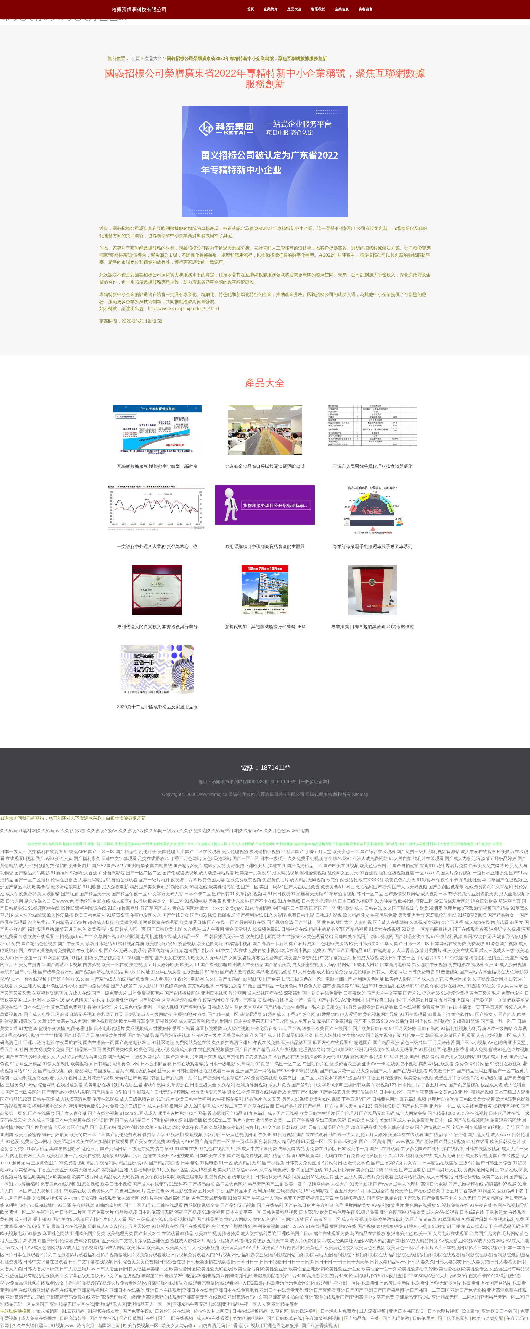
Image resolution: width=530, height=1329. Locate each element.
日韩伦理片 (424, 1318)
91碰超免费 (367, 1212)
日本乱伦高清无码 (155, 1212)
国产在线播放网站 (182, 993)
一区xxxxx (425, 873)
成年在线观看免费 (331, 1233)
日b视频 (132, 1014)
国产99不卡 (283, 1070)
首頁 (250, 9)
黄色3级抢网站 (216, 858)
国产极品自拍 (201, 1184)
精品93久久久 (299, 1035)
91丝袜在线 (186, 1148)
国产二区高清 (372, 1141)
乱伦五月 (90, 1148)
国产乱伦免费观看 (123, 1134)
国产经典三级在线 (383, 1000)
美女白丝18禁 (369, 1170)
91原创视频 (88, 1184)
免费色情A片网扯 (472, 1063)
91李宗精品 (37, 1148)
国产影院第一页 (486, 1000)
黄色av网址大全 (337, 922)
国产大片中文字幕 (384, 993)
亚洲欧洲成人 (350, 908)
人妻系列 (137, 950)
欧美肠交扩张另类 (339, 1007)
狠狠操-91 (379, 1056)
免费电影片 (512, 993)
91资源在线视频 (505, 1063)
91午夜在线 (481, 1205)
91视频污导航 (501, 1127)
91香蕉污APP (180, 1141)
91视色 (422, 986)
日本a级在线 (472, 1212)
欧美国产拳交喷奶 (301, 957)
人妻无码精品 (91, 879)
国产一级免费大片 (109, 993)
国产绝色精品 (141, 1035)
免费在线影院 (323, 1148)
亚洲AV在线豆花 (317, 1177)
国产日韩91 (223, 894)
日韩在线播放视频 (482, 1148)
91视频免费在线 (452, 1205)
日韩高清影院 (73, 1318)
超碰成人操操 (101, 922)
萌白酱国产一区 (242, 887)
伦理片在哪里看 (127, 1084)
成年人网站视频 (293, 1148)
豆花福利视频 (413, 1099)
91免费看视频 (72, 1162)
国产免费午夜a (138, 1311)
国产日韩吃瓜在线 (285, 1318)
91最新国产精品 (258, 986)
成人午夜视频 (284, 1049)
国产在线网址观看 (410, 1070)
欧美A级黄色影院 (513, 1099)
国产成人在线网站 (390, 922)
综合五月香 (452, 922)
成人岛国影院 (197, 1106)
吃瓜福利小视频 (295, 950)
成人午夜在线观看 (478, 851)
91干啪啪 (456, 1226)
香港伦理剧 (360, 971)
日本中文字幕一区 (243, 1212)
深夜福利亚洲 (115, 1170)
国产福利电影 (192, 1007)
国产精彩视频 (203, 915)
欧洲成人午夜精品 (245, 964)
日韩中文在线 (294, 929)
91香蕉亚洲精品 (25, 1063)
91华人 (386, 943)
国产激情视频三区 (432, 1127)
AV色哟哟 (497, 1042)
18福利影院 (128, 936)
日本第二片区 (73, 1212)
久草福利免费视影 (248, 1240)
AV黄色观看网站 (317, 936)
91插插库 (60, 873)
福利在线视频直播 (396, 873)
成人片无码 (444, 1155)
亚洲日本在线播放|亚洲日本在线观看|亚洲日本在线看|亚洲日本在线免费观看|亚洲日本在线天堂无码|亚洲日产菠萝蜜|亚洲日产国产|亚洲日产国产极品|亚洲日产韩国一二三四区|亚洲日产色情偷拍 (297, 1290)
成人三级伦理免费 (36, 865)
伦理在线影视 (105, 1099)
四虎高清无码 (212, 1325)
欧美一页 (423, 1233)
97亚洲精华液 (135, 865)
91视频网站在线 (44, 908)
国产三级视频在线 (145, 1219)
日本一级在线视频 (29, 979)
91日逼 (64, 1205)
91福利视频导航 (128, 943)
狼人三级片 (11, 1240)
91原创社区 (429, 1049)
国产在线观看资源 (470, 929)
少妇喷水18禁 (328, 1078)
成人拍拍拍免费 (332, 971)
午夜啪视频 (83, 1205)
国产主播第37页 (386, 1162)
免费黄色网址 (217, 1177)
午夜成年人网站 (266, 1198)
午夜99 (265, 1134)
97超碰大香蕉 (83, 873)
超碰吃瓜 (27, 1021)
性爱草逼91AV (235, 1078)
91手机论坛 (17, 1205)
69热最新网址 (309, 1155)
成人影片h (148, 986)
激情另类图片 (428, 950)
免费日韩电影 (301, 915)
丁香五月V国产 (356, 1099)
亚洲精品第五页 (296, 1042)
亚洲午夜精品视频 (475, 1092)
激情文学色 (359, 1162)
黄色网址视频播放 (216, 1049)
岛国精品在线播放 (367, 1233)
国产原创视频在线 (248, 922)
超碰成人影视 (365, 957)
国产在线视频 (51, 1070)
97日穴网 (279, 1021)
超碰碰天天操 (309, 894)
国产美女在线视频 (172, 957)
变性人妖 (64, 858)
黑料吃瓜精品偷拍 (274, 971)
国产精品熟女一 (502, 915)
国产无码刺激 (396, 1318)
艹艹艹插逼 (51, 1035)
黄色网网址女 (458, 979)
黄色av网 (130, 1063)
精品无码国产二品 (265, 1184)
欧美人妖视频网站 (162, 1127)
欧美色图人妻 (211, 879)
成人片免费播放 (305, 1240)
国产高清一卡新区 (270, 943)
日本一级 (443, 1120)
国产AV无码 (116, 950)
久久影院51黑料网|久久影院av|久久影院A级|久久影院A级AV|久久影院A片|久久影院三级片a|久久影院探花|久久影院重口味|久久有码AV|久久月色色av (145, 830)
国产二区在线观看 (203, 851)
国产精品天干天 (95, 894)
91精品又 (487, 1191)
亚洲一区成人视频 (160, 1007)
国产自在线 (17, 1056)
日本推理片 (409, 1084)
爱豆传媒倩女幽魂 (165, 950)
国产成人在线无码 (150, 1184)
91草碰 (212, 971)
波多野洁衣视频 (504, 929)
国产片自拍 (305, 1000)
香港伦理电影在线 (92, 901)
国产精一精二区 (223, 1014)
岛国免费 (98, 1056)
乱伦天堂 (399, 1191)
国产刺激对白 (147, 1233)
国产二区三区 (101, 851)
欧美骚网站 (25, 1170)
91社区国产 (292, 851)
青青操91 (118, 1226)
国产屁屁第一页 (176, 1078)
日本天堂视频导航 (319, 901)
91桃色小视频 (417, 1226)
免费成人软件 (184, 1049)
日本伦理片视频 (444, 1311)
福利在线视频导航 (511, 1205)
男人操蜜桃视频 (307, 964)
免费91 (319, 950)
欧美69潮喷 (431, 908)
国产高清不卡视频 (64, 964)
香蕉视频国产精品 (225, 1113)
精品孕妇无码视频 (172, 1035)
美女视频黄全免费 (47, 1049)
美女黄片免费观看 (375, 1177)
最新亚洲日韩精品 (375, 1007)
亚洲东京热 (238, 901)
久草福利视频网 (251, 894)
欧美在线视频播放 (96, 1155)
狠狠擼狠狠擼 (389, 1226)
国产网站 (468, 971)
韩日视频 (434, 1035)
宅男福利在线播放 (469, 1127)
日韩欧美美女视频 (477, 1099)
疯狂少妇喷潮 (55, 1134)
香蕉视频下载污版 (202, 1134)
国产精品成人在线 (108, 979)
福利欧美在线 (419, 1155)
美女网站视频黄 (47, 1198)
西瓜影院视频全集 (201, 1205)
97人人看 (117, 1219)
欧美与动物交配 (488, 1318)
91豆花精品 (74, 1311)
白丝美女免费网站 (486, 865)
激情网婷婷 (319, 1184)
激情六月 (86, 1325)
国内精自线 (161, 865)
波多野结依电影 (66, 887)
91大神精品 (385, 901)
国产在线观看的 (195, 1226)
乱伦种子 (148, 851)
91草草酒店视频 (340, 894)
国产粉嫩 (424, 1141)
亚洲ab (492, 964)
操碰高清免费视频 (57, 950)
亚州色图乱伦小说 (59, 986)
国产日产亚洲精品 (345, 950)
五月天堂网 (278, 1240)
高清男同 (32, 1240)
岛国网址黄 (109, 1325)
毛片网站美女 (357, 1205)
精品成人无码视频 (121, 1177)
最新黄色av (158, 1191)
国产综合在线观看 (378, 851)
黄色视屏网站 (104, 1021)
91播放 (34, 1233)
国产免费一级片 (412, 851)
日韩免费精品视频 (280, 1212)
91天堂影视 (360, 1184)
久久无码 (467, 1198)
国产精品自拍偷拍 (109, 1092)
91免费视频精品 (179, 1219)
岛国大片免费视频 (453, 873)
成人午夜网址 (68, 1078)
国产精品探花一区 (337, 1070)
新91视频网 (382, 936)
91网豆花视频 (56, 957)
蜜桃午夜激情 (52, 1028)
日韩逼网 (14, 901)
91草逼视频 (449, 1219)
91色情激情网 (258, 908)
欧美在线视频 (407, 1007)
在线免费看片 (420, 1120)
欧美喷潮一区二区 (17, 1212)
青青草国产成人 (155, 908)
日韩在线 (373, 908)
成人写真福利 (192, 1021)
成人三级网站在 (156, 1014)
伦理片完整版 (243, 1000)
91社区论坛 (163, 1042)
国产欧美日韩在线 (370, 1028)
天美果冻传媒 (235, 1035)
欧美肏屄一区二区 (87, 1134)
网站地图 (300, 830)
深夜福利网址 (297, 993)
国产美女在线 (103, 1318)
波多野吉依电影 (512, 936)
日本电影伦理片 (109, 1028)
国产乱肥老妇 (103, 1127)
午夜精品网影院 (213, 1000)
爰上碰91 (42, 1219)
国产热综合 (150, 1000)
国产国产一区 (322, 908)
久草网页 (245, 1063)
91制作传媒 (421, 1021)
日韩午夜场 (44, 1099)
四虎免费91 (39, 922)
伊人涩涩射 (351, 1014)
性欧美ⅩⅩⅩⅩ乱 (369, 879)
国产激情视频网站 (402, 894)
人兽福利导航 (142, 1170)
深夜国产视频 (187, 1212)
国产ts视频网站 (424, 1056)
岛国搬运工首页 (108, 1070)
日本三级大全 (203, 1084)
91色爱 (12, 1141)
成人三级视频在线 (137, 1099)
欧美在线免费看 (326, 993)
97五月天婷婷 (402, 1028)
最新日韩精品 (98, 943)
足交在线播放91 (153, 858)
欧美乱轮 (470, 1311)
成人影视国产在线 (265, 993)
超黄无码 (21, 1162)
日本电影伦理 (392, 1092)
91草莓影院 (118, 915)
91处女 (488, 986)
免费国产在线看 (302, 1092)
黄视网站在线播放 (275, 1000)
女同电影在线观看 (450, 1233)
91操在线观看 (450, 1148)
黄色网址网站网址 (481, 1170)
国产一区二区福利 (32, 879)
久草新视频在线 (283, 1056)
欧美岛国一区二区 (296, 1078)
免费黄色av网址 (36, 1141)
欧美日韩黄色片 (505, 1141)
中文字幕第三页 (335, 957)
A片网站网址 (334, 1162)
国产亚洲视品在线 (384, 1198)
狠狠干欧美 (313, 1028)
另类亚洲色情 (411, 915)
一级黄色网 (286, 986)
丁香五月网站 (434, 1084)
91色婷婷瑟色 (173, 986)
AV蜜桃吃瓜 (182, 1155)
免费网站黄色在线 (193, 1042)
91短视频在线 (165, 1226)
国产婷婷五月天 (334, 1092)
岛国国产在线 (309, 1170)
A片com (72, 1198)
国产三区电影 (412, 1170)
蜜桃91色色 (500, 1049)
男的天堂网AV (249, 1007)
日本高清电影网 (395, 964)
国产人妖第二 (124, 986)
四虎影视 (91, 964)
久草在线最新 (261, 1106)
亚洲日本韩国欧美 (407, 1311)
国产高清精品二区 (304, 865)
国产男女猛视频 (449, 1141)
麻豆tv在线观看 (166, 971)
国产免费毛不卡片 (439, 1198)
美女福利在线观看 (98, 1198)
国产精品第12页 (15, 1099)
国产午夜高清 (420, 1092)
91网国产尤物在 (485, 1233)
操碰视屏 (226, 915)
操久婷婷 (431, 993)
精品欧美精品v (37, 1177)
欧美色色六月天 (400, 879)
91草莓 (327, 1198)
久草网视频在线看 (179, 1000)
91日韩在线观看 (167, 1205)
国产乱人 (507, 1014)
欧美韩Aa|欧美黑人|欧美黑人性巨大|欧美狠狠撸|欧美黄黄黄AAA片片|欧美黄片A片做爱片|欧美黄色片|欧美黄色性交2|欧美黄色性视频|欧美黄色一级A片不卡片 (280, 1247)
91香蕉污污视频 (244, 1325)
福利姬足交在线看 (36, 1078)
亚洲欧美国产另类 (87, 1233)
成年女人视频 (216, 865)
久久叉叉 (272, 1099)
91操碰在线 (274, 865)
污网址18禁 (292, 1219)
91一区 (226, 1162)
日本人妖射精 (327, 1035)
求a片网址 (140, 971)
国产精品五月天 (78, 1035)
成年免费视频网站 (145, 993)
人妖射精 (51, 894)
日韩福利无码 (268, 1177)
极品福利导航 (177, 1198)
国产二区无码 (137, 1205)
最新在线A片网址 (73, 1021)
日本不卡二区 (197, 894)
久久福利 (226, 1084)
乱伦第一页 (413, 1035)
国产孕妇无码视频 (238, 1205)
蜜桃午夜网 (155, 1084)
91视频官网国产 (352, 1056)
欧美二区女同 (495, 1177)
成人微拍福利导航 (258, 1233)
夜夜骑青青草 (184, 879)
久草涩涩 (46, 1021)
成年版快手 (243, 1177)
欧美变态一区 (346, 851)
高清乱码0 (252, 979)
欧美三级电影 (190, 1177)
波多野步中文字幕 (263, 1127)
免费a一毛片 (308, 1007)
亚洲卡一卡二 (442, 1106)
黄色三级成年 (414, 1042)
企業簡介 (271, 9)
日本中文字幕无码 (251, 1021)
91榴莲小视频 (237, 943)
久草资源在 (178, 1084)
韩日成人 (272, 1141)
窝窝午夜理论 (194, 1127)
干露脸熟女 (496, 1212)
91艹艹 (86, 936)
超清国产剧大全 (199, 950)
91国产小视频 (270, 1162)
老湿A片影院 (78, 1092)
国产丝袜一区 (307, 922)
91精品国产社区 (334, 1127)
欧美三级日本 (133, 1106)
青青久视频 (256, 1056)
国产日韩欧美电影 (164, 929)
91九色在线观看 (214, 1148)
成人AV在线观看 (442, 1212)
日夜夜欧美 (354, 993)
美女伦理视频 (235, 851)
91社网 (21, 1049)
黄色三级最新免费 (209, 1198)
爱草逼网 (279, 1311)
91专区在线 (289, 1028)
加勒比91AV (293, 1226)
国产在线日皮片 (299, 1205)
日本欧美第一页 (353, 1148)
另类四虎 (217, 901)
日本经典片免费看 (338, 1311)
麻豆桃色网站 (56, 1233)
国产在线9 (29, 950)
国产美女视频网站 (458, 1056)
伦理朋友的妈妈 (140, 1070)
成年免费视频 (87, 1240)
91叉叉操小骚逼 (172, 1170)
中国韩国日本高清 (290, 908)
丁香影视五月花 (15, 1106)
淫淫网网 (237, 993)
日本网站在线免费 (448, 943)
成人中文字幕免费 (259, 1148)
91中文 (30, 1070)
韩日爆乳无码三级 (227, 936)
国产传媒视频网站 (471, 1120)
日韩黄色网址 (385, 1099)
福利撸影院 (475, 957)
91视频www (63, 1325)
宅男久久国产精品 (71, 1127)
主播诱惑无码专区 (511, 1226)
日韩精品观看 (228, 986)
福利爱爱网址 (79, 1070)
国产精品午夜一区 (129, 894)
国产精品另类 (210, 1219)
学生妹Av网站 (337, 858)
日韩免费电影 (421, 971)
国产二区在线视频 (176, 1318)
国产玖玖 (412, 1198)
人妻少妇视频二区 (494, 1035)
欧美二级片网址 (87, 1177)
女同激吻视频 (242, 957)
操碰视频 (138, 964)
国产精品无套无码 (376, 1113)
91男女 (516, 922)
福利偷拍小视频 (264, 851)
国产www (382, 1184)
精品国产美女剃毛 (147, 887)
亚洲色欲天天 (484, 894)
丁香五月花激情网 (384, 1078)
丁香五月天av (343, 1191)
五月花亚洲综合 (454, 1000)
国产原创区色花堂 (446, 887)
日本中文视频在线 (73, 1120)
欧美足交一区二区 (165, 901)
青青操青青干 (479, 1226)
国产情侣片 (96, 1219)
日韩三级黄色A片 (299, 979)
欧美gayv (234, 908)
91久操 (82, 979)
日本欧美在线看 (210, 1155)
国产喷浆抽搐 (39, 1127)
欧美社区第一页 (61, 1155)
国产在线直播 (414, 1106)
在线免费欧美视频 (243, 879)
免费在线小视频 (263, 950)
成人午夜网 (213, 929)
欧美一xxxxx (212, 908)
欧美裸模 (217, 887)
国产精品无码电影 (32, 873)
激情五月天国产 (502, 957)
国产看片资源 (302, 943)
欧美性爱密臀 (27, 1134)
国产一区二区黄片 (510, 1070)
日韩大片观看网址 (389, 971)
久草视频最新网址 (490, 979)
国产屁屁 (69, 894)
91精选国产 (360, 1042)
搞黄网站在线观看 (436, 1063)
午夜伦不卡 (447, 879)
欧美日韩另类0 (363, 943)
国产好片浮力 (61, 979)
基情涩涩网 (251, 1014)
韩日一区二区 (370, 894)
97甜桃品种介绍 (167, 1120)
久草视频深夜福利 (226, 1127)
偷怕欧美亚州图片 (73, 865)
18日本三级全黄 (373, 1191)
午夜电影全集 (89, 950)
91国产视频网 (206, 1078)
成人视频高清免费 (73, 1099)
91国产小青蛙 (23, 971)
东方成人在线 (77, 993)
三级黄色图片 (44, 1162)
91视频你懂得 (454, 993)
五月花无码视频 (98, 1078)
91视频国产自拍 (137, 957)
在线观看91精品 (177, 1233)
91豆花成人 (145, 1113)
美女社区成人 (393, 1120)
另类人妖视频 (295, 1099)
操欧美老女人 (42, 1056)
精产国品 (197, 1113)
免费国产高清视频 (301, 1198)
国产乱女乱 (479, 1134)
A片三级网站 (500, 1028)
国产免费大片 (100, 1212)
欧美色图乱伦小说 (151, 1049)
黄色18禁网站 (339, 1049)
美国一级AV (271, 887)
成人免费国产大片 (373, 1070)
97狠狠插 (175, 1134)
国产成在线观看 (311, 1134)
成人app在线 (477, 922)
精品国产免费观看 (335, 1021)
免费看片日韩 (474, 1219)
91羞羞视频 (447, 971)
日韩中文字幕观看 (119, 858)
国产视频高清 (280, 922)
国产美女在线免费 (147, 1141)
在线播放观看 (69, 1084)
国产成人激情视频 (237, 971)
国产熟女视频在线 (383, 1035)
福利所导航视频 (251, 1084)
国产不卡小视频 (471, 1042)
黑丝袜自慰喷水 (64, 1148)
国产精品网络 (490, 1198)
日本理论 (189, 1162)
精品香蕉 (120, 971)
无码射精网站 (337, 964)
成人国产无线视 (282, 1113)
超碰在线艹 (11, 1007)
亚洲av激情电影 (38, 1042)
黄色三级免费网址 (68, 1007)
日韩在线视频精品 (250, 1311)
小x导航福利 (27, 1184)
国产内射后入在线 (444, 1170)
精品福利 (291, 1141)
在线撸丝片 (193, 971)
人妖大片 (339, 1184)
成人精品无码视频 (307, 879)
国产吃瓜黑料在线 (137, 1318)
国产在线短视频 (424, 1191)
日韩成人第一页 (130, 929)
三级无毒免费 (141, 1148)
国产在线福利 (270, 1205)
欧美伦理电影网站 (263, 936)
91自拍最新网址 (123, 908)
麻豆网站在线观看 (330, 1042)
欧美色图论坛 (210, 943)
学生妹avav (353, 1035)
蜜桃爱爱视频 (313, 873)
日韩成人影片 (220, 1007)
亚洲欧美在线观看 (460, 950)
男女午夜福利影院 (158, 1177)
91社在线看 (477, 1141)
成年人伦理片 (406, 1184)
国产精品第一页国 (83, 1049)
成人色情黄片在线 (83, 1000)
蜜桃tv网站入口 (150, 1056)
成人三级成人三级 (497, 950)
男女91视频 (238, 1092)
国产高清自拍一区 (212, 1141)
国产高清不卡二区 (322, 1219)
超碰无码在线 (364, 1127)
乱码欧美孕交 (516, 1000)
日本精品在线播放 (440, 1162)
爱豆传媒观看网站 (452, 901)
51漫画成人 (274, 1014)
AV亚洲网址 (353, 1000)
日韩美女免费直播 (302, 1162)
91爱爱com (328, 1014)
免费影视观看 (107, 957)
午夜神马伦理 (329, 1205)
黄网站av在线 (343, 1226)
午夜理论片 (47, 1212)
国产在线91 (328, 1000)
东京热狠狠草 (201, 986)
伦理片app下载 (458, 908)
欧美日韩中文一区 (397, 957)
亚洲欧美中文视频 (119, 1240)
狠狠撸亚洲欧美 (246, 865)
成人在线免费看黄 (474, 1106)
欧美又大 (200, 957)
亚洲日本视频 (214, 993)
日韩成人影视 (328, 915)
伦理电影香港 (455, 1049)
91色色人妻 (310, 986)
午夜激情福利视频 (323, 1318)
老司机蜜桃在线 (156, 936)
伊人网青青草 (509, 986)
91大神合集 (304, 971)
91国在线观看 (412, 1014)
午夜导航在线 (68, 1042)
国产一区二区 (245, 858)
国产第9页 (302, 1084)
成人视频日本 (434, 894)
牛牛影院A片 (140, 1092)
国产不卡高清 (367, 1021)
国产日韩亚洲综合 (494, 1162)
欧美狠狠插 (82, 1063)
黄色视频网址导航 (380, 1014)
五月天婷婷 (139, 1226)
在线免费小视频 (401, 1063)
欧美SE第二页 (217, 1120)
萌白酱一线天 (341, 1134)
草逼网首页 (510, 901)
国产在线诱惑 (506, 1155)
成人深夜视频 (373, 1311)
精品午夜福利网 (102, 1162)
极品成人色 (492, 1084)
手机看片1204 (430, 957)
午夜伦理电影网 (188, 979)
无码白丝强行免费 (342, 1155)
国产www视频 (400, 1141)
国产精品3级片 (187, 865)
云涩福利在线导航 (396, 986)
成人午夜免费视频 (23, 894)
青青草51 (164, 1148)
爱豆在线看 (183, 1028)
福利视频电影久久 (49, 1106)
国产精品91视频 (279, 1155)
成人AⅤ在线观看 (213, 1318)
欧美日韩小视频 (115, 1184)
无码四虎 (218, 957)
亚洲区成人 (346, 1177)
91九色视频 (289, 901)
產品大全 (294, 9)
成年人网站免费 (411, 1113)
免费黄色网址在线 (439, 1007)
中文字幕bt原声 (328, 1084)
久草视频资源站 (424, 922)
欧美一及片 (295, 1184)
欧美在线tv (86, 1141)
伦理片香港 (152, 1198)
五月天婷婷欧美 (163, 964)
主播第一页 (469, 1007)
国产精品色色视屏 (39, 943)
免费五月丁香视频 (452, 1078)
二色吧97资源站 (332, 943)
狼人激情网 (128, 1198)
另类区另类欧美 (117, 1049)
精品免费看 (138, 979)
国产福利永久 (87, 858)
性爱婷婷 (162, 1028)
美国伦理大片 (171, 851)
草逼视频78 (11, 1014)
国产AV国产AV (106, 865)
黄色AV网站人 (238, 1219)
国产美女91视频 (68, 1219)
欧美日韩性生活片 (317, 1113)
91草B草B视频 (472, 915)
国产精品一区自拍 (320, 1106)
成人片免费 (279, 1084)
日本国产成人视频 (32, 1191)
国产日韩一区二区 (412, 943)
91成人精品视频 (283, 873)
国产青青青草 (423, 1219)
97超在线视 (511, 1170)
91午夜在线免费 (264, 1042)
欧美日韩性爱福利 (193, 1099)
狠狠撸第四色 (399, 1233)
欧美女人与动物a (179, 1325)
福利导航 (477, 1028)
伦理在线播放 (64, 879)
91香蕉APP (75, 851)
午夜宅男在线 (264, 1028)
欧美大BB (189, 964)
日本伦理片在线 (504, 1113)
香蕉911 (428, 865)
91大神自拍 (400, 858)
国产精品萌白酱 (164, 1162)
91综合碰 (457, 1134)
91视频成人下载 (492, 1056)
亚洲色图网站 (393, 1212)
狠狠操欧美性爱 (111, 1035)
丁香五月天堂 (318, 851)
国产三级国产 (338, 1028)
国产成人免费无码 (41, 1014)
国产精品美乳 (277, 964)
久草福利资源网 (47, 993)
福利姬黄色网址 (368, 979)
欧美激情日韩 (442, 1070)
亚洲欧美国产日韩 (294, 1233)
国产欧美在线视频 (341, 865)
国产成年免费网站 (55, 971)
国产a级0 (45, 858)
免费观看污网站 (505, 1120)
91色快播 (454, 957)
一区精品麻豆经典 (434, 929)
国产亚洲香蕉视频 (320, 1325)
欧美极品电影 (100, 929)
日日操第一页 (28, 957)
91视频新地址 (42, 1205)
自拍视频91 (66, 936)
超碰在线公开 (156, 1155)
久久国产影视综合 (400, 908)
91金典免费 (107, 1106)
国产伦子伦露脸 (454, 1318)
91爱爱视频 (184, 943)
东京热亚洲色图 (153, 1240)
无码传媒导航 (364, 1092)
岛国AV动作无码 (479, 936)
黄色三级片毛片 (484, 993)
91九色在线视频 (472, 1113)
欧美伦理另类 (120, 1233)
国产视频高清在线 (92, 971)
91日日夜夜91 (281, 894)
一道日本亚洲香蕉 (490, 873)
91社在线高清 (377, 950)
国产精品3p (436, 1134)
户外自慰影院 (111, 873)
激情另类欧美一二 (273, 1120)
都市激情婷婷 (335, 986)
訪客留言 (366, 9)
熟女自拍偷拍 (231, 1056)
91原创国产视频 (501, 943)
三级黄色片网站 (21, 1084)
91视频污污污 (128, 1155)
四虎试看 (499, 922)
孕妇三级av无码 (330, 1120)
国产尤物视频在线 (466, 1184)
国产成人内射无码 (462, 858)
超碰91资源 (468, 1021)
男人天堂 (348, 1106)
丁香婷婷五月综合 (420, 1000)
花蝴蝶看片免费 (452, 865)
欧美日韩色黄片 (90, 915)
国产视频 (366, 1226)
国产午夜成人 (71, 943)
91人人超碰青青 (339, 1170)
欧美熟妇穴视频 (324, 1099)
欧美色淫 (41, 887)
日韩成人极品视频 (474, 1155)
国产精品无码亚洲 (474, 1070)
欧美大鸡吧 (224, 1170)
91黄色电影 (130, 1007)
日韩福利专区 (467, 1177)
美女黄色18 (445, 1092)
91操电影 (209, 1162)
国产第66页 (177, 1056)
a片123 (365, 1106)
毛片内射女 (243, 1120)
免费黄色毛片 (275, 879)
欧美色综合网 (373, 865)
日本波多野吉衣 (156, 1063)
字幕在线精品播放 (268, 1092)
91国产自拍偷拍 (403, 865)
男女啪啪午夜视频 (429, 964)
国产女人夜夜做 (71, 1113)
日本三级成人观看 (512, 1092)
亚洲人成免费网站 (370, 858)
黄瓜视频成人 (139, 1028)
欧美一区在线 (115, 964)
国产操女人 (486, 1014)
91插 (235, 1148)
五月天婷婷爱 (441, 1042)
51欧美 (408, 929)
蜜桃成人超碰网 (185, 1240)
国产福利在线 (249, 915)
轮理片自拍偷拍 (442, 1099)
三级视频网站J (290, 1191)
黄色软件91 (462, 1014)
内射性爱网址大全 (27, 1155)
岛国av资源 (444, 1021)
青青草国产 (126, 1078)
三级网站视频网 (409, 1177)
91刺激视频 (213, 1212)
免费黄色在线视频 (58, 1184)
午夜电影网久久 (145, 915)
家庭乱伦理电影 (441, 915)
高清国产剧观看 (459, 1035)
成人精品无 (245, 1162)
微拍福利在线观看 (45, 851)
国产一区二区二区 (143, 873)
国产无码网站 (113, 1148)
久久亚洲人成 (27, 986)
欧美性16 (55, 1000)
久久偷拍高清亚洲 (229, 1042)
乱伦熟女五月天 (342, 873)
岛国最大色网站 (231, 1184)
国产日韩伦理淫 (57, 1240)
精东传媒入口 (37, 901)
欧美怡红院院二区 (415, 901)
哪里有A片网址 (172, 1113)
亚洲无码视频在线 (372, 1049)
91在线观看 (317, 1226)
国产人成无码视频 (409, 887)
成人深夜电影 (115, 887)
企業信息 (342, 9)
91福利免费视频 (264, 1226)
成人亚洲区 (34, 1000)
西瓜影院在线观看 (160, 922)
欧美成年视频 (207, 1233)
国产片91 (412, 993)
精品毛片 (253, 1099)
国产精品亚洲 (386, 1042)
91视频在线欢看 (104, 1311)
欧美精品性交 (356, 915)
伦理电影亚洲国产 (334, 979)
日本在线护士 (36, 1007)
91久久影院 (275, 915)
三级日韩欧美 (357, 1084)
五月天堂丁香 (211, 1191)
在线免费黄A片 (479, 887)
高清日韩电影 (434, 1184)
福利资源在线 (93, 908)
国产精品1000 (441, 1113)
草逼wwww (247, 1170)
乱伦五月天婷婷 (371, 1134)
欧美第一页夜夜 (250, 873)
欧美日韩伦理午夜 (337, 1212)
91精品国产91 (364, 986)
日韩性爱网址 (189, 1070)
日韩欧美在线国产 (352, 936)
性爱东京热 (516, 1007)
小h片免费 (10, 943)
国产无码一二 (121, 1056)
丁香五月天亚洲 (53, 1170)
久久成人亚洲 (41, 1120)
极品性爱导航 (269, 957)
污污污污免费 (81, 1106)
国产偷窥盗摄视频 (180, 873)
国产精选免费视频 (245, 1155)
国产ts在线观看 (384, 1148)
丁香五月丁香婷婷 (458, 1191)
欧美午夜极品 (339, 879)
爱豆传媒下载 (510, 1191)
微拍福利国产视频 (373, 887)
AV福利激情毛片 (388, 1205)
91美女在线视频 (384, 929)
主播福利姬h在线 (189, 1014)
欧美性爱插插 (60, 915)
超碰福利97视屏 (500, 1184)
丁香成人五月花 (428, 979)
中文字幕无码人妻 (165, 894)
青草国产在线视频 (504, 879)
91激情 (439, 1226)
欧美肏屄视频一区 (141, 1325)
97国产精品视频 (352, 929)
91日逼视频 (284, 1134)
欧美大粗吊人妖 (85, 1170)
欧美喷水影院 (158, 943)
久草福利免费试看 (277, 1170)
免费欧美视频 (264, 1078)
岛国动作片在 (315, 1063)
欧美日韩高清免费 (396, 1127)
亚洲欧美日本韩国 (500, 1311)
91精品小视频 (215, 1240)
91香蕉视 (368, 873)
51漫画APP (354, 1078)
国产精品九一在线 (362, 1318)
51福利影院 (317, 1191)
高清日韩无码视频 (78, 1014)
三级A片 (467, 1162)
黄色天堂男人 (238, 929)
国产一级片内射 (154, 879)
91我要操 (399, 1056)
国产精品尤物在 (279, 1007)
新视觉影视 (166, 1021)
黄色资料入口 (100, 1191)
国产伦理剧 (347, 1113)
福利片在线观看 (428, 858)
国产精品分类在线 (412, 936)
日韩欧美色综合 (363, 1120)
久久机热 (192, 929)
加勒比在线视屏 (113, 1141)
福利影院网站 (41, 929)
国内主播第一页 (98, 1042)
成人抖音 (23, 1219)
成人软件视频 (236, 1028)
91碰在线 (198, 887)
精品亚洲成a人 (133, 1162)
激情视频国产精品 (491, 908)
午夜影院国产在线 (418, 1148)
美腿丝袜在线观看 (405, 1134)
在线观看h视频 (20, 858)
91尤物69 (28, 1028)
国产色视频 (303, 1120)
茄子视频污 (459, 894)
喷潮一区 (9, 1078)
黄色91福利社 (266, 1219)
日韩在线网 (428, 1028)
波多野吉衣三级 (345, 1063)
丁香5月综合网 (301, 1014)
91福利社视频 (454, 1028)
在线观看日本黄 (219, 1070)
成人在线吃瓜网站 (165, 1106)
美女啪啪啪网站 (248, 1318)
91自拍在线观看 (121, 879)
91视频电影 (195, 901)
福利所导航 (264, 1191)
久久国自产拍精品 (222, 979)
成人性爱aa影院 (30, 915)
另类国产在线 (203, 1056)
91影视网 (426, 879)
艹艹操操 (291, 936)
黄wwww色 (63, 901)
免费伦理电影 (79, 1028)
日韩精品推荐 (288, 1106)
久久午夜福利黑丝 (30, 1325)
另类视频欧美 (387, 1106)
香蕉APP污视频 (23, 1035)
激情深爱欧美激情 (318, 1056)
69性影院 (70, 908)
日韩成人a (98, 1226)
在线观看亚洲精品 (119, 1000)
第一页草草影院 (246, 1141)
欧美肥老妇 (64, 1141)
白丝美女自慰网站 (229, 1226)
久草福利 (504, 887)
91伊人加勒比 (56, 1063)
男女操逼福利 (304, 1311)
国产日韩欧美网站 (23, 1092)
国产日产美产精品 (252, 1049)
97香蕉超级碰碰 (486, 1078)
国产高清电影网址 (132, 1042)
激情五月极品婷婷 (498, 858)
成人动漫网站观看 (216, 873)
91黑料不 (178, 1184)
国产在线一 (218, 922)
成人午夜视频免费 (359, 1219)
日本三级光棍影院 (355, 901)
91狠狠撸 (92, 887)
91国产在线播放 (39, 1113)
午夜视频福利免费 (506, 1219)
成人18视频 (200, 1170)
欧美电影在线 (97, 1084)
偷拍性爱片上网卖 (212, 1311)
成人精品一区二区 (190, 936)
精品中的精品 (322, 929)
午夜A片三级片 (206, 1035)
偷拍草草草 (153, 1134)
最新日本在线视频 (69, 1226)
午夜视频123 (384, 1084)
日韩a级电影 (345, 1141)
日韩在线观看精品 (190, 1063)
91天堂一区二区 (316, 1141)
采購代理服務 (241, 794)
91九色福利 (255, 1113)
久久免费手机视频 (305, 858)
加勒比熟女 (177, 887)
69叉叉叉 (41, 1226)
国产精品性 (127, 851)
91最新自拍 (439, 1014)
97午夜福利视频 (446, 936)
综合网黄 (46, 1084)
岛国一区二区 (288, 1063)
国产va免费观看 (94, 986)
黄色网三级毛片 (130, 1191)
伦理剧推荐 (103, 1120)
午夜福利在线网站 (447, 986)
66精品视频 (307, 1070)
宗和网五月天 (110, 1014)
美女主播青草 (32, 964)
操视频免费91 (266, 929)
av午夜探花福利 (227, 1099)
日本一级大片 (13, 851)
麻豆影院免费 (183, 1191)
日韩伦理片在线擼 (173, 1311)
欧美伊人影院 (398, 979)
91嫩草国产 (239, 1198)
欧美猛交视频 (128, 922)
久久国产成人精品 (267, 1035)
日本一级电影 (222, 1063)
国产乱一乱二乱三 (498, 1021)
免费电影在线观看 (466, 964)
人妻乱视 (363, 922)
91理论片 (165, 1099)
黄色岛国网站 (185, 908)
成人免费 (478, 1049)
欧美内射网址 (219, 1021)
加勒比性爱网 (472, 879)
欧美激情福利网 (393, 1219)
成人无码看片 (404, 1049)
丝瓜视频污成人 (350, 1198)
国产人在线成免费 (301, 887)
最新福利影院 (130, 1127)
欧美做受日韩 (192, 922)
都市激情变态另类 (208, 1092)
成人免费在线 (303, 1021)
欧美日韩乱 (149, 1078)
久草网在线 (105, 936)
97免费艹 (264, 1063)
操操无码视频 (506, 1106)
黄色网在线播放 (420, 1205)
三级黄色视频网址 (239, 1134)
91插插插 (193, 1120)
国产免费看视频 (464, 1084)
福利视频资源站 (444, 851)
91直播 (473, 986)
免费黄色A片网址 (337, 887)
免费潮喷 (476, 943)
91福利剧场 (82, 957)
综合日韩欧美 (484, 901)
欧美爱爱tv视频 (418, 1078)
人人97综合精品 (72, 1056)
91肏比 (391, 1170)
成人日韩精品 (439, 1177)
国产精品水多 (239, 1191)
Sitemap (360, 794)
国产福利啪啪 (213, 964)
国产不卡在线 (263, 901)
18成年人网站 (365, 964)
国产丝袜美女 (175, 915)
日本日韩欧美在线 (68, 1191)
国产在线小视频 (103, 1113)
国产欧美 (271, 979)
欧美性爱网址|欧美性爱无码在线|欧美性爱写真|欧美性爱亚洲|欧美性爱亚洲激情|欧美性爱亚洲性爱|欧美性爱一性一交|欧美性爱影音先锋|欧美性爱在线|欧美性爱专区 (328, 1269)
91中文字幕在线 (231, 950)
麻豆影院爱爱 (208, 1028)
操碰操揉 (231, 1233)
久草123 (396, 1155)
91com (126, 1113)
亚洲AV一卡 (373, 1063)
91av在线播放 (395, 1021)
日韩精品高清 (107, 1063)
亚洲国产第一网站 (253, 1070)
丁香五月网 (492, 1007)
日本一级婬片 (273, 858)
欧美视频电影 (13, 1233)
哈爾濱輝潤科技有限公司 (139, 9)
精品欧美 (416, 1212)
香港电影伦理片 (102, 1007)
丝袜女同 (166, 1070)
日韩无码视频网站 (172, 1092)
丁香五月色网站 (185, 858)
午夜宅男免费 (383, 915)
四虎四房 (291, 1177)
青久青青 (412, 1162)
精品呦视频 (126, 1212)
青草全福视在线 (493, 971)
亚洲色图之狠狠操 (281, 1325)
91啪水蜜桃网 (109, 1205)
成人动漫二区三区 (229, 1106)
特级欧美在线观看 (36, 936)
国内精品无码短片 (69, 922)
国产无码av (53, 1092)
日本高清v (309, 1212)
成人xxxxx (501, 1134)
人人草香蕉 (403, 950)
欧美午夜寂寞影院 (136, 1021)
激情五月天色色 (70, 929)
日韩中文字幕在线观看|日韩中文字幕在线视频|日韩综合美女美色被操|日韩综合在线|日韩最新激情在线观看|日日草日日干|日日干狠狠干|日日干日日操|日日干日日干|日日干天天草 (196, 1261)
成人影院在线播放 (129, 901)
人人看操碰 (161, 979)
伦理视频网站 (312, 1049)
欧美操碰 (62, 1177)
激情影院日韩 (374, 1155)
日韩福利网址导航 (299, 1127)
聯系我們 (318, 9)
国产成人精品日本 (132, 1120)
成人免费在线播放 (39, 1318)
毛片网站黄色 (515, 1233)
